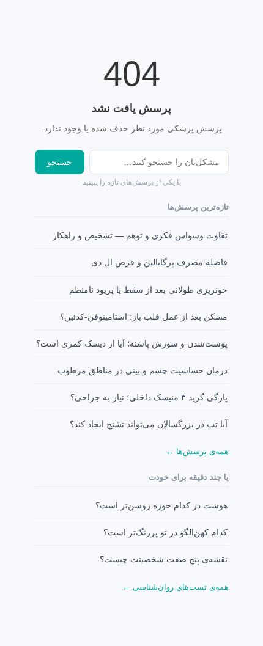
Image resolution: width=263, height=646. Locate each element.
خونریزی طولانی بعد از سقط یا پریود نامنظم (148, 290)
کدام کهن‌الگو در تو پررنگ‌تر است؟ (165, 532)
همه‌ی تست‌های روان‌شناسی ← (175, 587)
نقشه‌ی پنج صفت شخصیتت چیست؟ (164, 559)
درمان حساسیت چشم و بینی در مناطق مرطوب (142, 370)
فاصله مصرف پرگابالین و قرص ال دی (159, 262)
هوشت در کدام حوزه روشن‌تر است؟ (161, 505)
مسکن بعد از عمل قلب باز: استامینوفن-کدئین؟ (144, 316)
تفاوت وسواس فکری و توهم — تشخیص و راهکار (140, 235)
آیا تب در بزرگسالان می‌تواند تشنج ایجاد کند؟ (149, 424)
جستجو (59, 162)
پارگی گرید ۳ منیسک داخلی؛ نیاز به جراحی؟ (149, 397)
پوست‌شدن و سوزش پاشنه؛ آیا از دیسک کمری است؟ (132, 343)
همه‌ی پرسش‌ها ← (197, 451)
